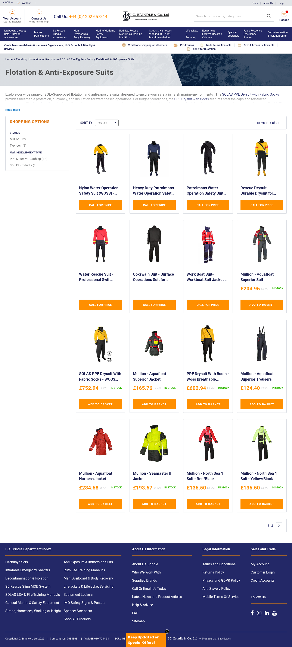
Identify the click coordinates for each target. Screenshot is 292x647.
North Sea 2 (193, 104)
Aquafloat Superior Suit (50, 104)
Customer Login (263, 572)
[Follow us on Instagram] (259, 613)
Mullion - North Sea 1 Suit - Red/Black (205, 476)
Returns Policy (213, 572)
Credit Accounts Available (259, 45)
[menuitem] (17, 34)
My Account (260, 564)
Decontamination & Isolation (26, 578)
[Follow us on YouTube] (274, 613)
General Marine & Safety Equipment (32, 603)
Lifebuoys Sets (16, 562)
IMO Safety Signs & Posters (84, 603)
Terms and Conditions (219, 564)
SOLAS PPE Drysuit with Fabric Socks (250, 94)
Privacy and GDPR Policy (221, 580)
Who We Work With (146, 572)
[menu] (146, 34)
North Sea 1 (168, 104)
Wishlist (26, 3)
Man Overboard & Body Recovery (88, 578)
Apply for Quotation (204, 49)
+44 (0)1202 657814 (88, 16)
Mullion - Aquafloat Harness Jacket (95, 476)
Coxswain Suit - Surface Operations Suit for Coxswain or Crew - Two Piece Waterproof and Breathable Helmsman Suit (153, 277)
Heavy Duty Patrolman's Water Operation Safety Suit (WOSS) (153, 191)
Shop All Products (77, 619)
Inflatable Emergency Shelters (27, 570)
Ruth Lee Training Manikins (84, 570)
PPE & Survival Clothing (29, 159)
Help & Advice (142, 605)
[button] (8, 3)
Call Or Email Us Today (149, 589)
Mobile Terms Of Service (220, 597)
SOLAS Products (24, 165)
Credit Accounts (262, 580)
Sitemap (138, 621)
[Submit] (268, 16)
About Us (268, 3)
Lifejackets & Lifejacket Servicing (89, 586)
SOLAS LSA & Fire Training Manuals (32, 595)
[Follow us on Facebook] (252, 613)
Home (9, 59)
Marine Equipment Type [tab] (26, 152)
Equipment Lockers (78, 595)
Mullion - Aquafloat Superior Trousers (257, 376)
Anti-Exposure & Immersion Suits (88, 562)
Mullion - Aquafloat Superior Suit (257, 277)
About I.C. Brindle (145, 564)
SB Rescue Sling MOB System (27, 586)
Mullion (18, 139)
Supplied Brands (144, 580)
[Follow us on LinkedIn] (267, 613)
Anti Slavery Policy (216, 589)
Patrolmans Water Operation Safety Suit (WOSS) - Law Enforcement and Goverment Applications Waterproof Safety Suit (207, 191)
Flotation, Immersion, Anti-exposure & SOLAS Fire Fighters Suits (54, 59)
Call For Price (100, 205)
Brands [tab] (15, 132)
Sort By (86, 122)
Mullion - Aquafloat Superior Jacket (149, 376)
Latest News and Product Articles (157, 597)
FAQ (135, 613)
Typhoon (18, 145)
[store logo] (146, 16)
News (255, 3)
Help (281, 3)
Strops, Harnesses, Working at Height (33, 611)
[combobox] (234, 16)
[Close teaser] (167, 631)
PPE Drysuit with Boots (191, 99)
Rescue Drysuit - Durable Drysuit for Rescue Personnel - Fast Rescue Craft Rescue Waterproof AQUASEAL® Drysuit (261, 191)
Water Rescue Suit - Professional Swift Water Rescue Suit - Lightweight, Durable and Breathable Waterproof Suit (97, 277)
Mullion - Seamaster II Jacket (152, 476)
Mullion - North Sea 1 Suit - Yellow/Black (258, 476)
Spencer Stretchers (78, 611)
